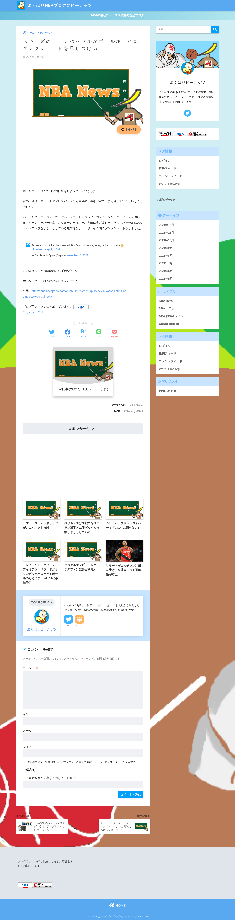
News (129, 411)
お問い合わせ (166, 199)
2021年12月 (166, 225)
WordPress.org (169, 183)
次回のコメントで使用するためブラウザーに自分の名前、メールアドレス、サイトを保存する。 (82, 761)
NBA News (136, 405)
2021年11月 (166, 232)
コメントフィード (170, 176)
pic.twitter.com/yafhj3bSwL (46, 249)
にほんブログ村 (33, 312)
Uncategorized (169, 323)
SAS (140, 411)
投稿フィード (168, 168)
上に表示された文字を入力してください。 (50, 778)
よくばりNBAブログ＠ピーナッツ (59, 5)
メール (29, 730)
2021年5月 (166, 278)
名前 (28, 714)
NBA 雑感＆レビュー (172, 316)
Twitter (68, 625)
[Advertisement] (83, 161)
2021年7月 (166, 263)
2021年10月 (166, 240)
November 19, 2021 (77, 255)
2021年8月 (166, 255)
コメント (30, 668)
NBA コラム (167, 308)
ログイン (165, 160)
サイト (27, 746)
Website (79, 625)
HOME (120, 905)
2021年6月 (166, 271)
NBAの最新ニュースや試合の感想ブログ (117, 15)
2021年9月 (166, 248)
